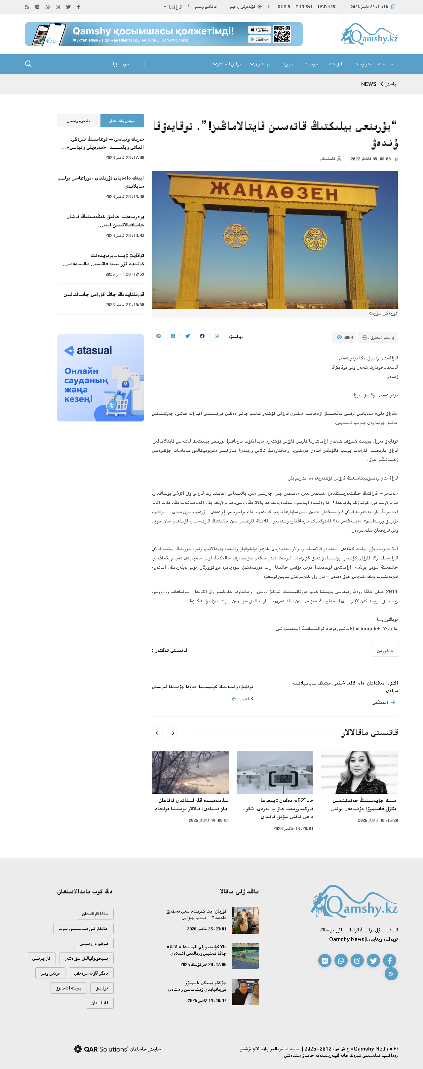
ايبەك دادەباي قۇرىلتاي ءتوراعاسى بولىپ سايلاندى (101, 182)
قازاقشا (175, 7)
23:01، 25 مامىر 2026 (206, 928)
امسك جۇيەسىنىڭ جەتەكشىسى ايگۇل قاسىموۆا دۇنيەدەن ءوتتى (364, 804)
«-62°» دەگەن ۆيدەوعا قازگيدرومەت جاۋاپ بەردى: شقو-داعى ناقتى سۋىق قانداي (277, 808)
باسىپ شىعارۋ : (380, 337)
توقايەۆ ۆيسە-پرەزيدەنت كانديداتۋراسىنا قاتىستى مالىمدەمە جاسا (106, 260)
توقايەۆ (102, 988)
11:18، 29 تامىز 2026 (369, 6)
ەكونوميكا (363, 64)
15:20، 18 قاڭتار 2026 (378, 820)
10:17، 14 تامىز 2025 (207, 1000)
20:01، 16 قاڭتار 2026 (293, 828)
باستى (390, 84)
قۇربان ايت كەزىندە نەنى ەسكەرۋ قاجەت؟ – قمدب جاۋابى (196, 914)
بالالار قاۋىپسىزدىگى (91, 973)
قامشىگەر (327, 158)
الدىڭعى (380, 702)
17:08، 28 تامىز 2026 (124, 157)
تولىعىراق (262, 64)
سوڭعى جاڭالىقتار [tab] (122, 121)
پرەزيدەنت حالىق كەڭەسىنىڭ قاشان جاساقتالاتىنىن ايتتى (105, 220)
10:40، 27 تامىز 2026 (124, 304)
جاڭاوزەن (385, 650)
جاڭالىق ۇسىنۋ (206, 6)
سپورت (287, 64)
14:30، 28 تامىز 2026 (124, 196)
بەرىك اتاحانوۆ (68, 988)
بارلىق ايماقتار (229, 64)
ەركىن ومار (50, 973)
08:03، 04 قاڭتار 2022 (371, 158)
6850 (347, 337)
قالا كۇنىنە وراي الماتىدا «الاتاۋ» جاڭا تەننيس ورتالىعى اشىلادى (196, 950)
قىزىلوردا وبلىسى (94, 943)
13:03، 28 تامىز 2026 (124, 235)
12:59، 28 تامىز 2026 (124, 274)
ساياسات (385, 64)
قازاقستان (100, 1003)
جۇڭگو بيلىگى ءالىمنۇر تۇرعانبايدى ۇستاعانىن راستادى (197, 986)
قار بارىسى (41, 958)
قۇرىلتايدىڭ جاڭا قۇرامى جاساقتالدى (104, 294)
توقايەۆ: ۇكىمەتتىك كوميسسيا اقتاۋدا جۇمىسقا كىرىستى (202, 686)
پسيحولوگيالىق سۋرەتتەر (86, 958)
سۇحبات (311, 64)
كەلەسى (246, 699)
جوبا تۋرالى (118, 64)
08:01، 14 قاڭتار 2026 (209, 820)
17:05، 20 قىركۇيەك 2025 (203, 964)
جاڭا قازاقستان (95, 914)
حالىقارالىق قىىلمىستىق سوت (83, 928)
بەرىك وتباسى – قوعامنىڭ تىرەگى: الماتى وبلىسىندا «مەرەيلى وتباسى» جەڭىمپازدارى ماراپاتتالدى (105, 143)
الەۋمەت (336, 64)
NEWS (368, 84)
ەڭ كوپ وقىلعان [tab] (78, 121)
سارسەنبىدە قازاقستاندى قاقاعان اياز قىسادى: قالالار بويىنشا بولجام (192, 804)
